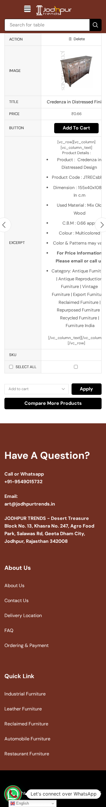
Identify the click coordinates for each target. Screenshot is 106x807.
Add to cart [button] (76, 128)
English (22, 803)
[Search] (95, 25)
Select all (26, 366)
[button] (27, 9)
